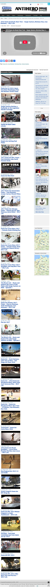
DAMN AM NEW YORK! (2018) (8, 125)
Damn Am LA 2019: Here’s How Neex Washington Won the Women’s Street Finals (10, 89)
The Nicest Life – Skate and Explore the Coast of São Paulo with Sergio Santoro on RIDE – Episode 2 (10, 285)
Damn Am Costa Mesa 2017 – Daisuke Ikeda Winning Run (10, 229)
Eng (41, 15)
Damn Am (5, 64)
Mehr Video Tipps (40, 211)
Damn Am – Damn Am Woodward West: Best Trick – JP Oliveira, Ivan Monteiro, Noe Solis (10, 406)
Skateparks (28, 15)
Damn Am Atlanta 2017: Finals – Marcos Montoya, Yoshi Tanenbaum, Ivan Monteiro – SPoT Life (9, 305)
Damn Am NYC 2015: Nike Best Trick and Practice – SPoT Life (9, 575)
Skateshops (20, 15)
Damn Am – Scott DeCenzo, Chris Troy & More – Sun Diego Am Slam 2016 (10, 360)
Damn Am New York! (7, 176)
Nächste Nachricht (44, 69)
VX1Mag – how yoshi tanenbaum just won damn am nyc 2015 (10, 534)
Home (2, 18)
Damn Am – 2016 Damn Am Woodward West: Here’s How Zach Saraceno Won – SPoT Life (10, 383)
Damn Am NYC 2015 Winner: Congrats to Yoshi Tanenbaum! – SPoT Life (10, 513)
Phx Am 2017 (5, 322)
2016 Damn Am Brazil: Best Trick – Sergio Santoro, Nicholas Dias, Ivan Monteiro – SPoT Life (24, 22)
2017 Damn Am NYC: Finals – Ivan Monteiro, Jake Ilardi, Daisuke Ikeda (11, 159)
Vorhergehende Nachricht (32, 69)
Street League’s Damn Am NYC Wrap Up (9, 492)
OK (37, 585)
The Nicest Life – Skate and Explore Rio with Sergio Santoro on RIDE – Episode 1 (10, 338)
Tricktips (35, 15)
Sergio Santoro (25, 64)
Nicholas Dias (18, 64)
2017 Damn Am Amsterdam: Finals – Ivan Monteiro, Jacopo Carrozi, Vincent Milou (10, 192)
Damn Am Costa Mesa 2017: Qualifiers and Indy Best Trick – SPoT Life (10, 266)
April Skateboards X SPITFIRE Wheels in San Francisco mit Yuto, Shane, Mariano (42, 87)
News (8, 15)
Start (3, 15)
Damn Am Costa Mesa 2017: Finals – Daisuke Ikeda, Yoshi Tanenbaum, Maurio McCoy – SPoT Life (10, 247)
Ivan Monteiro (11, 64)
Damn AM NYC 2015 (7, 555)
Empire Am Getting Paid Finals (9, 142)
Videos (13, 15)
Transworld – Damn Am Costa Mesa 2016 (8, 428)
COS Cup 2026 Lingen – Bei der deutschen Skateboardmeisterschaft (41, 78)
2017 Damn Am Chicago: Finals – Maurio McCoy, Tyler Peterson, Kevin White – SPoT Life (10, 211)
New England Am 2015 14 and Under (9, 472)
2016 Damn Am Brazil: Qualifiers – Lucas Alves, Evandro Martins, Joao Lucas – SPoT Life (10, 450)
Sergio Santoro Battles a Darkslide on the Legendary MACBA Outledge (10, 108)
